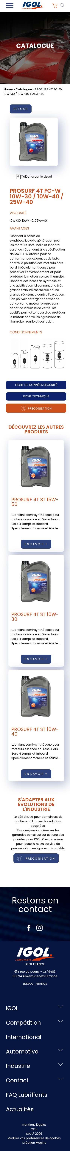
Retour (20, 109)
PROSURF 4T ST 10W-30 (35, 616)
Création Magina (34, 1142)
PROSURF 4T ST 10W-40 (35, 731)
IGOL (12, 1008)
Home (8, 89)
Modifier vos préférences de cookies (34, 1138)
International (23, 1037)
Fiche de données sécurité (36, 385)
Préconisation (39, 408)
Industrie (18, 1066)
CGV (34, 1129)
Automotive (22, 1051)
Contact (17, 1080)
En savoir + (36, 544)
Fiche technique (36, 396)
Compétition (23, 1023)
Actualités (20, 1109)
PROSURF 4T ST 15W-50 (34, 502)
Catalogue (23, 89)
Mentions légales (34, 1124)
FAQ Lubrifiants (26, 1095)
